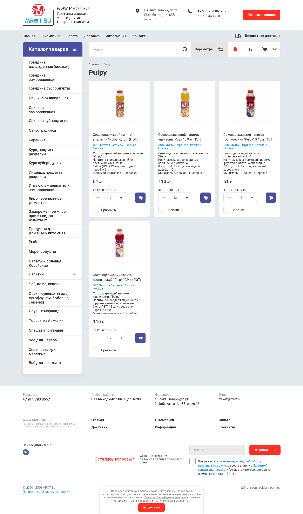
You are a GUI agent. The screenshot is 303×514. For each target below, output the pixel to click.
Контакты (140, 36)
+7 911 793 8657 (209, 11)
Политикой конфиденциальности (165, 497)
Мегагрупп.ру (271, 487)
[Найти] (185, 49)
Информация (116, 36)
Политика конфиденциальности (45, 492)
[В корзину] (140, 198)
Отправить (262, 450)
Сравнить (108, 210)
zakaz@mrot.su (230, 399)
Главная (29, 36)
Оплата (72, 36)
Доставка (92, 36)
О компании (50, 36)
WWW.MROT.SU (73, 8)
